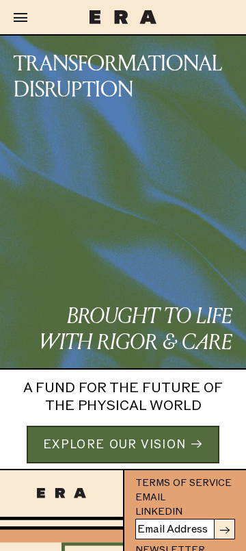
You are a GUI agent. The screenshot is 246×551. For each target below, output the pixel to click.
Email (150, 497)
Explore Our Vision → (123, 444)
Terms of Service (183, 482)
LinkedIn (158, 511)
